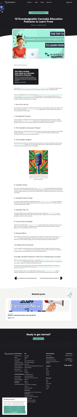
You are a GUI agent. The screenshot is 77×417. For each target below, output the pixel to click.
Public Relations (42, 12)
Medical (26, 371)
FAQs (47, 381)
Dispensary (26, 364)
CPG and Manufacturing (29, 362)
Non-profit (26, 372)
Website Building (50, 353)
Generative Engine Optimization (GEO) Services (33, 366)
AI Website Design (28, 398)
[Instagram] (71, 365)
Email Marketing (17, 378)
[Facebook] (66, 365)
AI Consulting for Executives (30, 400)
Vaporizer (26, 379)
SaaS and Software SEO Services (31, 377)
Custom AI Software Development (31, 396)
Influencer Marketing (18, 379)
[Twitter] (68, 365)
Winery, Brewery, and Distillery (30, 384)
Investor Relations (17, 366)
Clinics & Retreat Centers (29, 360)
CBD (25, 359)
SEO (25, 353)
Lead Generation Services (51, 360)
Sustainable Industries (18, 362)
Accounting (26, 355)
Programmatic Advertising (17, 382)
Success (42, 2)
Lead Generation (50, 357)
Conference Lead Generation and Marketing (52, 362)
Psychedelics (17, 360)
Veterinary (26, 382)
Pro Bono (48, 387)
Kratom (15, 357)
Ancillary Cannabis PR (18, 367)
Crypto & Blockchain (28, 388)
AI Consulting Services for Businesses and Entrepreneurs (32, 393)
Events (47, 385)
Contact (47, 373)
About (36, 2)
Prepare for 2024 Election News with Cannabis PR (22, 315)
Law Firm (26, 386)
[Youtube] (70, 365)
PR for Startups (17, 359)
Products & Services (18, 371)
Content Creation (17, 376)
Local (25, 369)
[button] (1, 7)
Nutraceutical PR (17, 369)
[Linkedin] (65, 365)
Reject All (14, 409)
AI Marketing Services (28, 395)
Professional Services (28, 374)
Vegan (25, 381)
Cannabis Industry (17, 355)
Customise (14, 407)
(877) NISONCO (69, 353)
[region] (14, 406)
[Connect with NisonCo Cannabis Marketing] (38, 173)
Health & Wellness (28, 367)
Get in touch (69, 2)
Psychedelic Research (28, 376)
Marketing (36, 12)
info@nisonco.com (68, 355)
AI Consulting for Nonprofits (29, 401)
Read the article (11, 317)
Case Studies (48, 383)
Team (47, 369)
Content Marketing (19, 374)
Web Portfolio (49, 355)
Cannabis (26, 357)
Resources (49, 2)
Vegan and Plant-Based (19, 364)
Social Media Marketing (19, 384)
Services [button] (29, 2)
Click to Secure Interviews (20, 82)
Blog (47, 380)
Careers (47, 374)
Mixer (47, 388)
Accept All (14, 412)
